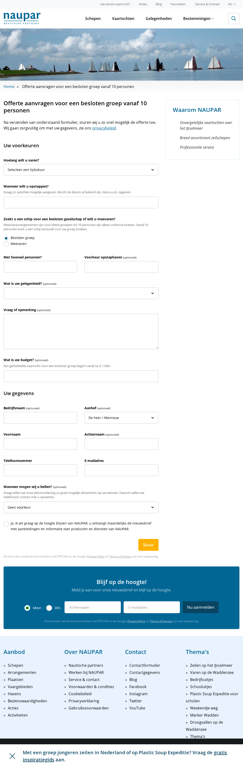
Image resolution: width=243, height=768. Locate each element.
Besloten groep (23, 237)
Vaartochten (123, 18)
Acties (143, 4)
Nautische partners (86, 665)
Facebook (137, 686)
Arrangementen (22, 672)
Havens (14, 693)
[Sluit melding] (12, 756)
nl (230, 4)
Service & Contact (207, 4)
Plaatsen (15, 679)
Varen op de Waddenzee (212, 672)
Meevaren (19, 243)
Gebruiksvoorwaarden (89, 708)
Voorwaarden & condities (91, 686)
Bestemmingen (196, 18)
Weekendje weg (204, 708)
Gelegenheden (159, 18)
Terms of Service (120, 556)
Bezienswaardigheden (27, 701)
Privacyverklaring (84, 701)
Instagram (138, 693)
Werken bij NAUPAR (86, 672)
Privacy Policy (96, 556)
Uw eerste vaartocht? (115, 4)
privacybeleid (104, 128)
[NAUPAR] (22, 18)
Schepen (93, 18)
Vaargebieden (20, 686)
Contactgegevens (144, 672)
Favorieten (178, 4)
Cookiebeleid (80, 693)
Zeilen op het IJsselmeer (211, 665)
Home (9, 86)
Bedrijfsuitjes (201, 679)
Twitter (135, 701)
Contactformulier (144, 665)
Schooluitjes (201, 686)
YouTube (137, 708)
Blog (159, 4)
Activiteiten (18, 715)
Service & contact (84, 679)
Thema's (197, 736)
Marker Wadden (204, 715)
